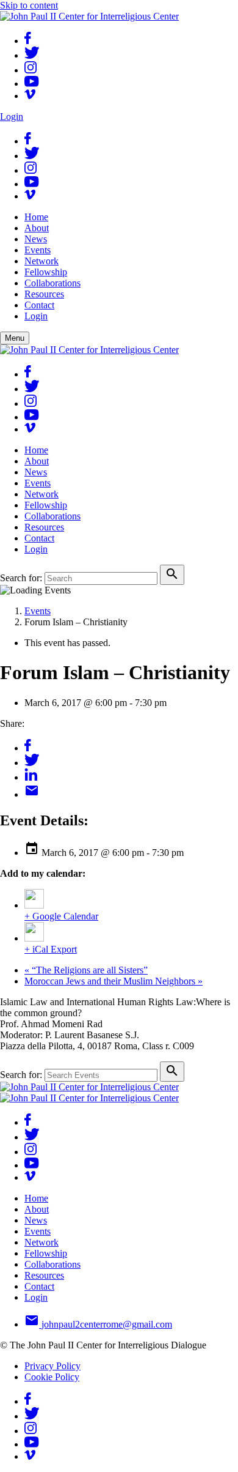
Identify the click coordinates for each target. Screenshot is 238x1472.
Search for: (21, 578)
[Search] (172, 575)
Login (11, 116)
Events (37, 611)
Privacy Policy (52, 1366)
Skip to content (29, 5)
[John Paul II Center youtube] (31, 83)
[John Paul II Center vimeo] (29, 96)
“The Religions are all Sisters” (86, 970)
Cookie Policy (51, 1377)
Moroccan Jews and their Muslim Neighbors (113, 981)
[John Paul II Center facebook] (27, 40)
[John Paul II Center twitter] (32, 55)
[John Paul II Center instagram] (30, 70)
